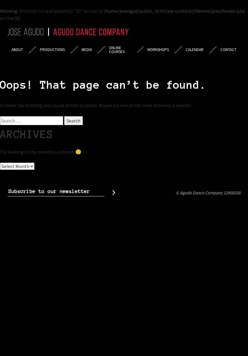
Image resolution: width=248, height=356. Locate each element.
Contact (228, 49)
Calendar (195, 49)
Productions (52, 49)
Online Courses (117, 49)
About (17, 49)
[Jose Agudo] (68, 32)
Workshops (158, 49)
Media (87, 49)
